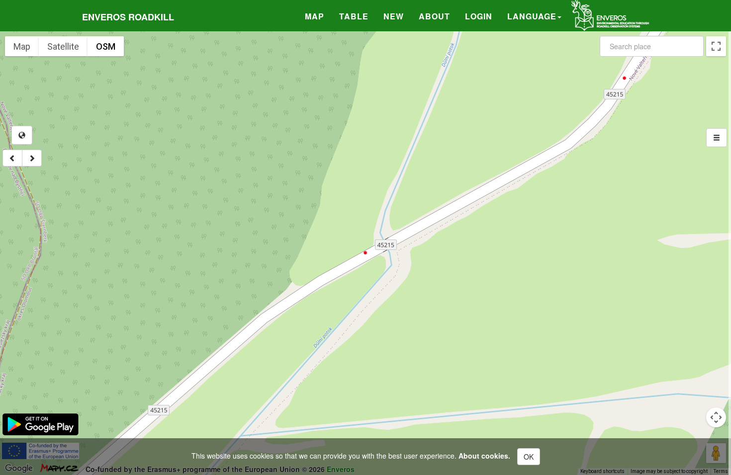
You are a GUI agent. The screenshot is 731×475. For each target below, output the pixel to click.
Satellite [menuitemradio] (63, 46)
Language (531, 16)
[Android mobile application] (40, 423)
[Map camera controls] (716, 417)
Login (478, 16)
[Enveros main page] (610, 14)
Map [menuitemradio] (21, 46)
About (434, 16)
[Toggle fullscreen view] (716, 46)
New (393, 16)
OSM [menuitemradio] (105, 46)
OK (529, 457)
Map (314, 16)
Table (353, 16)
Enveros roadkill (128, 16)
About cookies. (484, 456)
